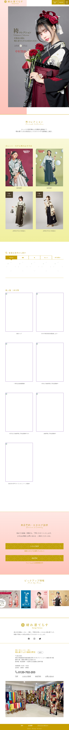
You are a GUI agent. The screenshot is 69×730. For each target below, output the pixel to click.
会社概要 (30, 725)
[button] (2, 599)
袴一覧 (8, 290)
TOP (16, 676)
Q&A (22, 725)
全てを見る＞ (58, 257)
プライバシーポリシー (42, 725)
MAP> (40, 652)
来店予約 (61, 2)
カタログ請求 (55, 2)
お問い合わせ (49, 676)
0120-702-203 (26, 672)
